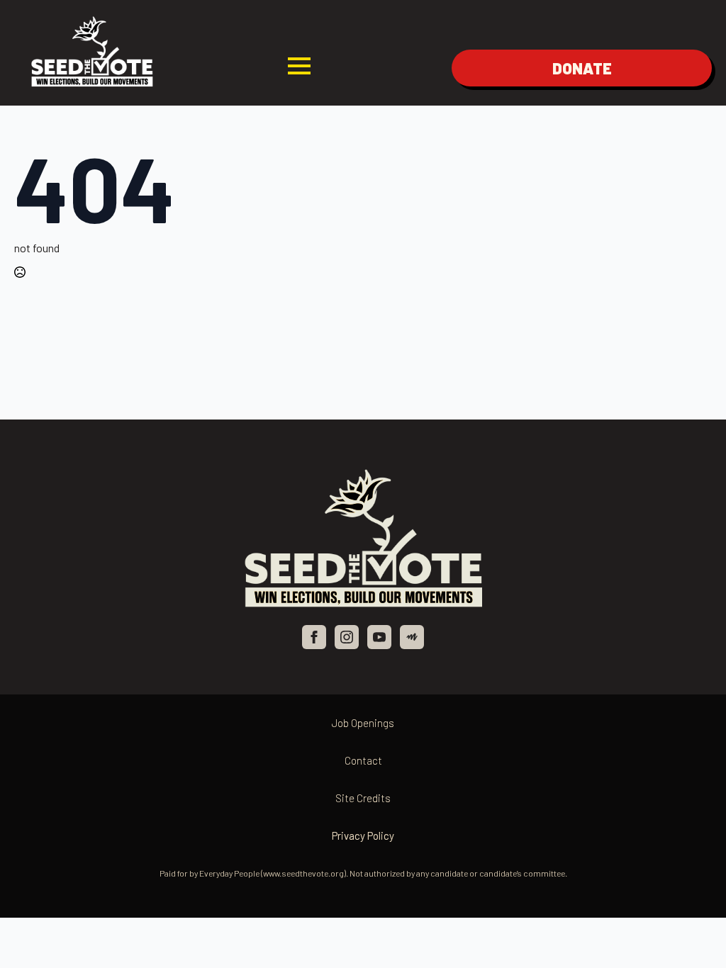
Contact (363, 760)
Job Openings (363, 722)
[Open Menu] (299, 66)
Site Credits (363, 798)
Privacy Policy (363, 835)
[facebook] (314, 637)
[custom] (412, 637)
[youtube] (379, 637)
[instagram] (347, 637)
